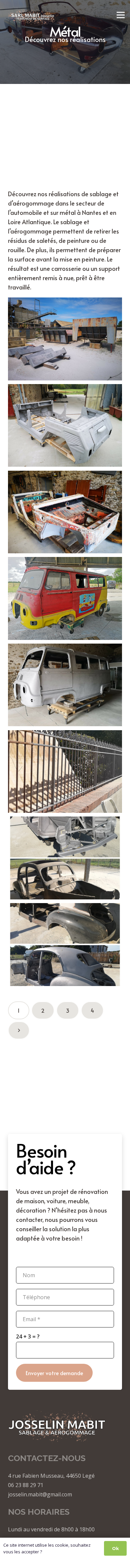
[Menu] (120, 15)
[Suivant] (19, 1030)
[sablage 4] (65, 686)
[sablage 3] (65, 340)
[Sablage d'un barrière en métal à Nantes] (65, 773)
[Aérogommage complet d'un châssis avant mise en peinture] (65, 946)
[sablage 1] (65, 513)
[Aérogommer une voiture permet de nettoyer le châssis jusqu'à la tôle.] (65, 859)
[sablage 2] (65, 427)
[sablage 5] (65, 600)
